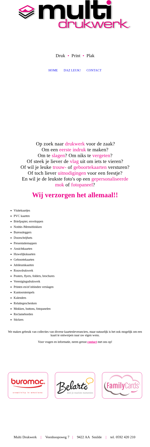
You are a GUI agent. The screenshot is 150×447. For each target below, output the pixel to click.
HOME (53, 70)
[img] (75, 14)
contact (92, 341)
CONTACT (94, 70)
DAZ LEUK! (72, 70)
